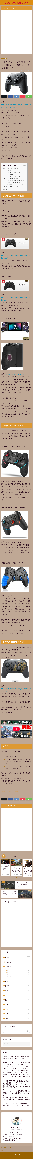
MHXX (18, 972)
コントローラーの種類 (11, 168)
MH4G (18, 977)
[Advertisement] (16, 33)
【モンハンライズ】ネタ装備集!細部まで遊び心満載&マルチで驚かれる (16, 1104)
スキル (17, 1005)
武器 (17, 995)
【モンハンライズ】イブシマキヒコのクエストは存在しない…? (16, 1072)
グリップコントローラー (14, 176)
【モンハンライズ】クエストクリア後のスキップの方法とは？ (16, 1068)
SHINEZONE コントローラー (15, 183)
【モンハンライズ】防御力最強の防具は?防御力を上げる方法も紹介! (16, 1092)
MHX (18, 970)
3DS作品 (17, 967)
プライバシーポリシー (15, 1154)
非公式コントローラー (11, 178)
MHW (17, 986)
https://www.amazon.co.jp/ (16, 374)
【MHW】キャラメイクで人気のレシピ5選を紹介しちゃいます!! (16, 1058)
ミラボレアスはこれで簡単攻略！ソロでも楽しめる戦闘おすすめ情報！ (16, 1098)
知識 (17, 991)
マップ (17, 1019)
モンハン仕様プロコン (11, 187)
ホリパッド (10, 174)
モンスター (17, 962)
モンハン (5, 791)
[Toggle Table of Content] (23, 165)
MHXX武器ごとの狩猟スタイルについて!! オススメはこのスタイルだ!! (16, 1076)
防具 (17, 1000)
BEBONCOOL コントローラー (15, 184)
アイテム (17, 1009)
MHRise (4, 58)
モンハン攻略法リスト (16, 2)
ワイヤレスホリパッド (13, 172)
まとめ (6, 189)
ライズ (11, 791)
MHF (17, 981)
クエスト (17, 1014)
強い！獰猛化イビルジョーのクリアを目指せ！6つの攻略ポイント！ (16, 1086)
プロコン (9, 170)
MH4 (18, 975)
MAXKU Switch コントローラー (16, 181)
